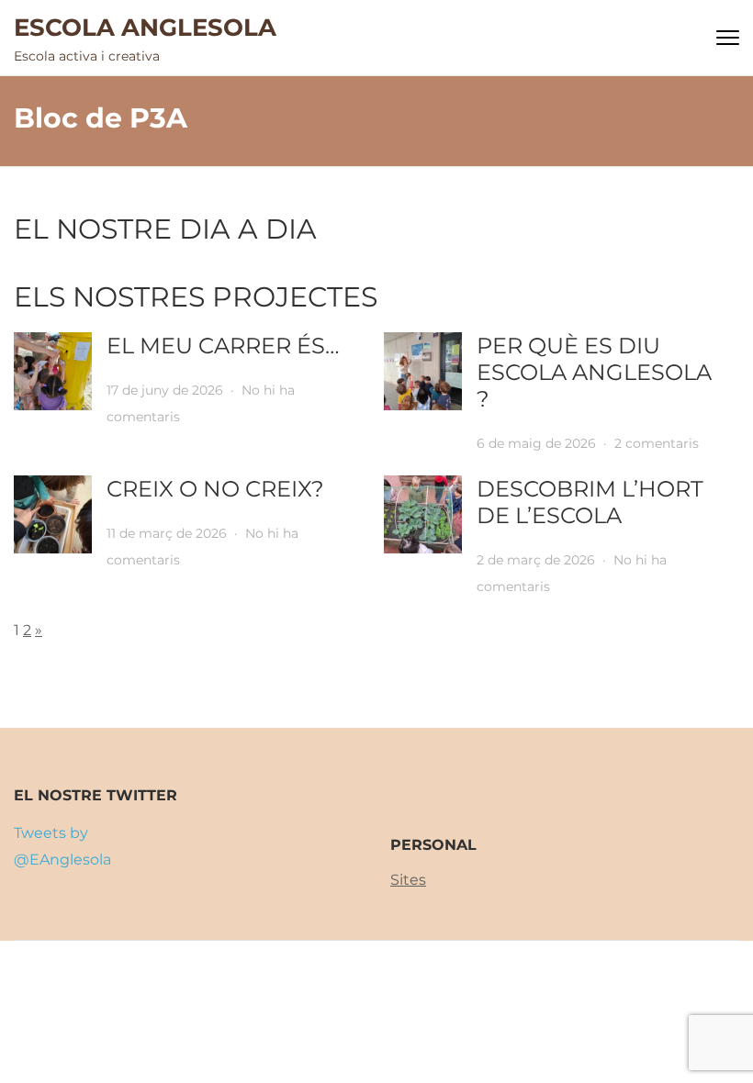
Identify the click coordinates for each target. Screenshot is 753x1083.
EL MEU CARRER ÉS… (223, 345)
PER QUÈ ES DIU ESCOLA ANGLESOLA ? (594, 372)
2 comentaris (656, 443)
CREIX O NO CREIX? (215, 488)
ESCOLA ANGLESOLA (145, 27)
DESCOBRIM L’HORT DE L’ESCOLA (590, 502)
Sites (408, 879)
